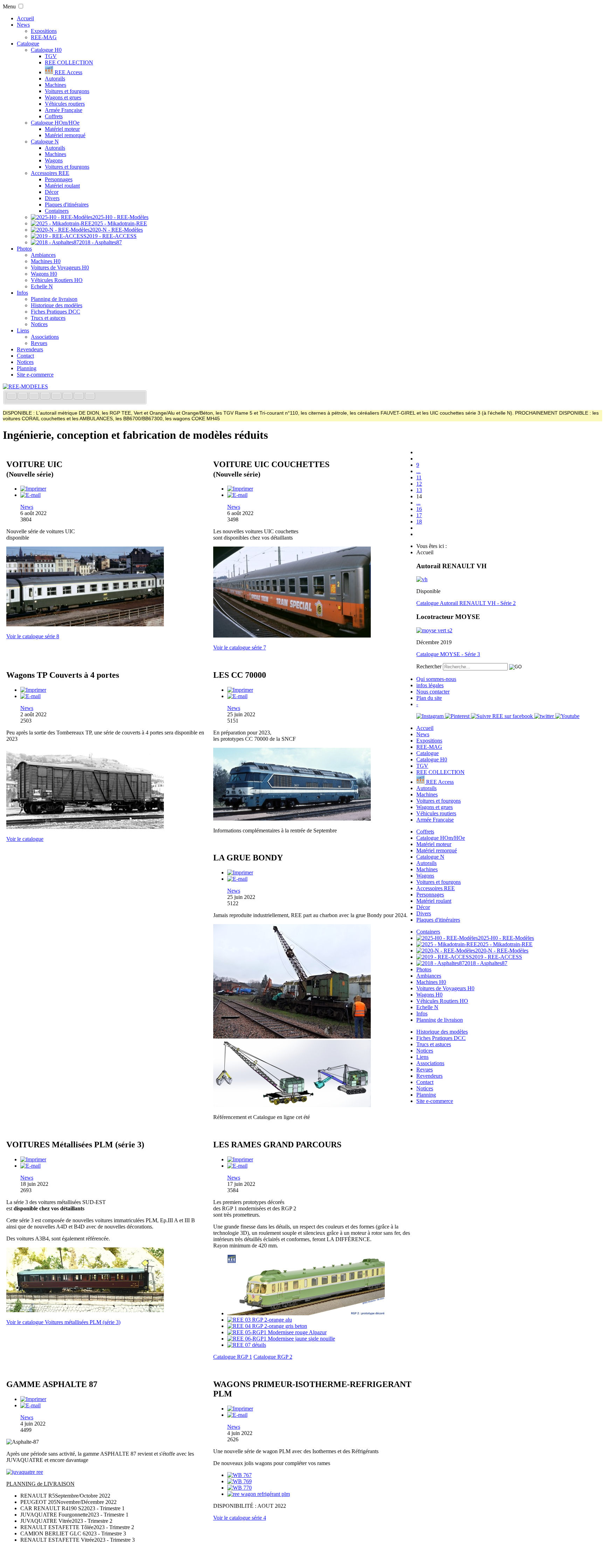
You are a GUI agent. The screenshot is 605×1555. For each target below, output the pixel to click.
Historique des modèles (56, 305)
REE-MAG (44, 37)
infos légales (430, 685)
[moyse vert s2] (434, 630)
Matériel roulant (62, 186)
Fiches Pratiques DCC (55, 312)
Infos (22, 293)
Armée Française (63, 110)
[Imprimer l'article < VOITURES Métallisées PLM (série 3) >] (33, 1159)
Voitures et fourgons (67, 91)
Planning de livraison (54, 299)
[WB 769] (239, 1481)
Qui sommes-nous (436, 679)
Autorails (55, 79)
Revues (39, 343)
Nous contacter (433, 692)
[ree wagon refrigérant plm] (258, 1494)
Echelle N (42, 286)
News (23, 25)
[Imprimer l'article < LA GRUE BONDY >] (240, 872)
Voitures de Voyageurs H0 (60, 267)
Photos (24, 249)
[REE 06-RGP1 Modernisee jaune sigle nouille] (281, 1339)
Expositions (44, 31)
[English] (23, 397)
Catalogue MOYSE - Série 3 (448, 654)
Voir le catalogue (24, 839)
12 (419, 484)
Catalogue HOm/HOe (55, 123)
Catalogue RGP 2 (272, 1357)
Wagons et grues (63, 97)
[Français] (12, 397)
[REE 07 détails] (246, 1345)
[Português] (68, 397)
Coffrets (54, 116)
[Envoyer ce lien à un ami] (30, 495)
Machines (55, 85)
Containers (57, 211)
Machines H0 (46, 261)
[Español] (57, 397)
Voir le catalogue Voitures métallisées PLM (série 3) (63, 1322)
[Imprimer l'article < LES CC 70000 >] (240, 690)
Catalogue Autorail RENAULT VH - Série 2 (466, 603)
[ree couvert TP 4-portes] (85, 827)
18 (419, 522)
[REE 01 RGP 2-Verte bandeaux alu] (306, 1313)
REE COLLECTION (69, 62)
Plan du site (429, 698)
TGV (51, 56)
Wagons (54, 160)
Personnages (58, 179)
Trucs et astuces (48, 318)
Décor (51, 192)
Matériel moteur (62, 129)
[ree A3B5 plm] (85, 1310)
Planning (26, 368)
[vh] (421, 579)
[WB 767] (239, 1475)
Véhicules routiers (65, 104)
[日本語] (90, 397)
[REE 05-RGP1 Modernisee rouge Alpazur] (277, 1332)
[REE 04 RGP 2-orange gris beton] (267, 1326)
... (418, 471)
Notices (39, 324)
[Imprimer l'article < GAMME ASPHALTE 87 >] (33, 1399)
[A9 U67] (85, 624)
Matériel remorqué (65, 135)
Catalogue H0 (46, 50)
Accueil (25, 18)
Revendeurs (30, 349)
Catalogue (28, 44)
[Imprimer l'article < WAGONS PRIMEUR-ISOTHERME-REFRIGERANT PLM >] (240, 1409)
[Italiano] (46, 397)
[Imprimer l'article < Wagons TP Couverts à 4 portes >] (33, 690)
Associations (45, 337)
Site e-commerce (35, 375)
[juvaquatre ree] (24, 1472)
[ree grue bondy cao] (292, 1105)
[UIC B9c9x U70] (292, 636)
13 (419, 490)
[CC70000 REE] (292, 819)
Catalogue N (45, 142)
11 (419, 477)
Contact (25, 356)
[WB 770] (239, 1488)
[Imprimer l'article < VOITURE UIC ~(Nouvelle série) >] (33, 489)
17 (419, 515)
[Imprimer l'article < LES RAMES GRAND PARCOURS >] (240, 1159)
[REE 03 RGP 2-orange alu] (259, 1320)
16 (419, 509)
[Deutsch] (34, 397)
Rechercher (428, 666)
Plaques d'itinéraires (67, 204)
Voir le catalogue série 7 (239, 647)
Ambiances (43, 255)
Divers (52, 198)
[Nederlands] (79, 397)
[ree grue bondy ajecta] (292, 1037)
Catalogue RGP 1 (232, 1357)
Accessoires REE (50, 173)
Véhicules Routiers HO (57, 280)
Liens (23, 330)
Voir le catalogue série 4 (239, 1518)
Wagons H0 (44, 274)
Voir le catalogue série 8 (32, 636)
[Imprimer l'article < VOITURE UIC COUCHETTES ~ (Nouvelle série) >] (240, 489)
